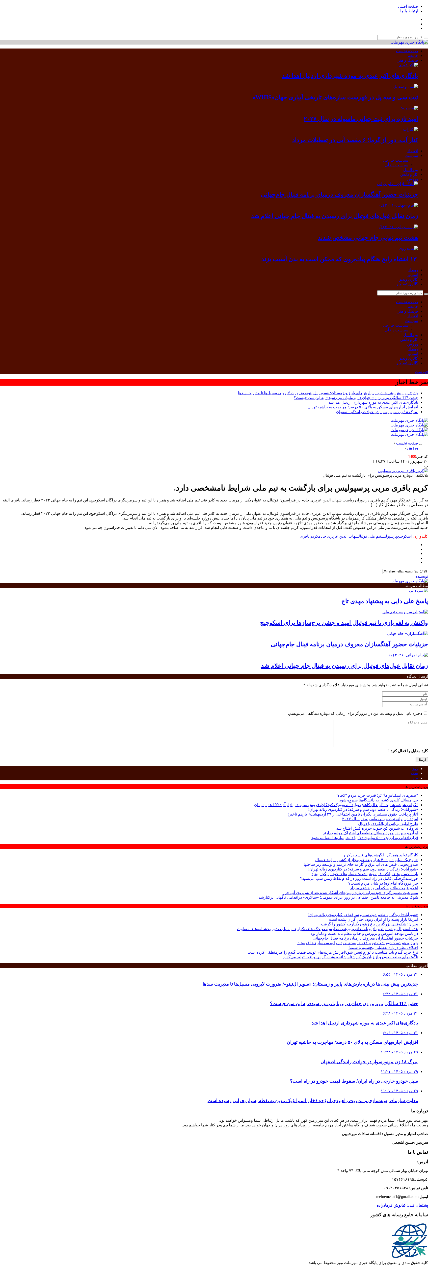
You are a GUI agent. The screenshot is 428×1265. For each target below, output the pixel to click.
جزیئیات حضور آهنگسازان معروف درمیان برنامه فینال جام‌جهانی (339, 194)
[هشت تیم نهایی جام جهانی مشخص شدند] (398, 227)
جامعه (413, 55)
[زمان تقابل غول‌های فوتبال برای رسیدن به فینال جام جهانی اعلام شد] (398, 205)
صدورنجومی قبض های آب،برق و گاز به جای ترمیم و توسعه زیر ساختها (361, 864)
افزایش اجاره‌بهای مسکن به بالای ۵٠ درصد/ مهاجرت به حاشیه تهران (363, 407)
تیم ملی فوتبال (370, 536)
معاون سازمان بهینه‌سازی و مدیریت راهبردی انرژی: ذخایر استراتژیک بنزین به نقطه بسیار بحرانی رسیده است (313, 1100)
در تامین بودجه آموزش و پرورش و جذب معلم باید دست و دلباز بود (364, 933)
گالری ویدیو (408, 279)
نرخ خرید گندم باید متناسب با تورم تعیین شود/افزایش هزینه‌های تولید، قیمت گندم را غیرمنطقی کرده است (332, 952)
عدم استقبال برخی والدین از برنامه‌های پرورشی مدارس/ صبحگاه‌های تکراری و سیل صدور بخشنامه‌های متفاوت (327, 929)
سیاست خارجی (395, 160)
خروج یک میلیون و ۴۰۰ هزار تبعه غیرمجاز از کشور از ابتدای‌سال (366, 860)
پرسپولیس (389, 536)
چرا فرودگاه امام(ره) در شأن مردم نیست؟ (383, 883)
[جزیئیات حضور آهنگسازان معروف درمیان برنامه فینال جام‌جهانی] (397, 184)
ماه (415, 778)
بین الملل (410, 170)
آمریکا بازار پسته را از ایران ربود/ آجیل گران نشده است (373, 919)
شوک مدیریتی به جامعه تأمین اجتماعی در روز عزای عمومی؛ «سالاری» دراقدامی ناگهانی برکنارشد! (337, 897)
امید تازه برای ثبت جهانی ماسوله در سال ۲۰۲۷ (361, 119)
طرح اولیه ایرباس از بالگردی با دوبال (388, 823)
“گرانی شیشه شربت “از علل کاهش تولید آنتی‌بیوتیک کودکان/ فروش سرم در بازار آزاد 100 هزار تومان (336, 805)
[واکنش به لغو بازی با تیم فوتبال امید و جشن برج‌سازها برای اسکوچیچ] (405, 612)
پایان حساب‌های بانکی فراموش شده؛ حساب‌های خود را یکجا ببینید (365, 874)
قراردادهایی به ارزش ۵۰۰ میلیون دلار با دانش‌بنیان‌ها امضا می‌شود (364, 838)
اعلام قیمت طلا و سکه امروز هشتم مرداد (384, 888)
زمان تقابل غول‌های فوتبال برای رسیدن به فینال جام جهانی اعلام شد (334, 216)
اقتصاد (412, 151)
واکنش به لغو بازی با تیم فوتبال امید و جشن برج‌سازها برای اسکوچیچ (344, 623)
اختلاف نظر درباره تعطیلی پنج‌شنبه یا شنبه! (383, 947)
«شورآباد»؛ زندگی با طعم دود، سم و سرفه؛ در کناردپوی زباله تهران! (363, 809)
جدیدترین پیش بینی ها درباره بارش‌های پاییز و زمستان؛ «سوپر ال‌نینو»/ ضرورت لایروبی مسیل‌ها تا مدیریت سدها (328, 393)
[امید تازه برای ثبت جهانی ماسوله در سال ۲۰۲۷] (409, 108)
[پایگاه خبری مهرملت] (409, 42)
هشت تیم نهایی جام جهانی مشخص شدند (368, 237)
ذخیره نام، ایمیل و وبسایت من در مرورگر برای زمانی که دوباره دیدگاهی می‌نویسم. (355, 713)
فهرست (421, 372)
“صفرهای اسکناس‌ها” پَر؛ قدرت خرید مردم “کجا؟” (377, 795)
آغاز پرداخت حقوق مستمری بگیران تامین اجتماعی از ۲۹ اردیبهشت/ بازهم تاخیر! (353, 814)
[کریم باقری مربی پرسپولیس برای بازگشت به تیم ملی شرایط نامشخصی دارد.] (403, 471)
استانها (412, 275)
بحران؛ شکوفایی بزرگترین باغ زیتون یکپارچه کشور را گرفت (369, 924)
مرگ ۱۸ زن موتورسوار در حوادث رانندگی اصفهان (377, 412)
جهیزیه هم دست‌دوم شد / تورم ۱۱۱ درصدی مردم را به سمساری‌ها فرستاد (357, 943)
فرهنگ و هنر (408, 60)
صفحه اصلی (408, 6)
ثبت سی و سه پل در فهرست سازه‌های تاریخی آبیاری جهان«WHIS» (335, 97)
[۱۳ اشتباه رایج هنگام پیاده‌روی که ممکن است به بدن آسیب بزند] (408, 248)
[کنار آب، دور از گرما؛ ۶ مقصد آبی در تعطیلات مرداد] (410, 129)
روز (415, 769)
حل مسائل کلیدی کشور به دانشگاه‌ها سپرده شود (378, 800)
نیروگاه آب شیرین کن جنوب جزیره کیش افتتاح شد (377, 828)
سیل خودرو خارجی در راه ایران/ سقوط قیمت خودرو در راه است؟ (354, 1081)
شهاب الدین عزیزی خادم (339, 536)
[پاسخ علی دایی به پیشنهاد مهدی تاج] (418, 590)
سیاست (411, 155)
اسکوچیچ (404, 536)
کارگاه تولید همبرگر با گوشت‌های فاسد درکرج (381, 855)
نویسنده (421, 576)
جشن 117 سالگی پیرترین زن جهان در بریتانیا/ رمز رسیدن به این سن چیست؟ (356, 398)
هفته (414, 773)
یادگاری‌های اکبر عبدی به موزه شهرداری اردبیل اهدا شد (350, 76)
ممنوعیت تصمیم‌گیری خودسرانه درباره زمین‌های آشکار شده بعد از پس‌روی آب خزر (350, 893)
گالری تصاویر (407, 284)
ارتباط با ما (409, 11)
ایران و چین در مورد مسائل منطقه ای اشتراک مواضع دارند (370, 833)
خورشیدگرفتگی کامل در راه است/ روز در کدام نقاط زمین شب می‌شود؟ (359, 878)
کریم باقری (309, 536)
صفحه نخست (407, 51)
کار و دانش (409, 174)
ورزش (412, 179)
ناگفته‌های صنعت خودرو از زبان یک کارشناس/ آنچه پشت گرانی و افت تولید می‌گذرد (350, 957)
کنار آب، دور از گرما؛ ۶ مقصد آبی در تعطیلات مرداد (355, 140)
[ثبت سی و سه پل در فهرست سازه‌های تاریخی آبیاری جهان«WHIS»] (405, 86)
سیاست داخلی (396, 165)
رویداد (413, 270)
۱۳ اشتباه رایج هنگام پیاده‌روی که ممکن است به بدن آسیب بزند (339, 259)
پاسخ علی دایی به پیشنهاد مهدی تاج (384, 601)
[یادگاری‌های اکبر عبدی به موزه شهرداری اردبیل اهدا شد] (408, 65)
